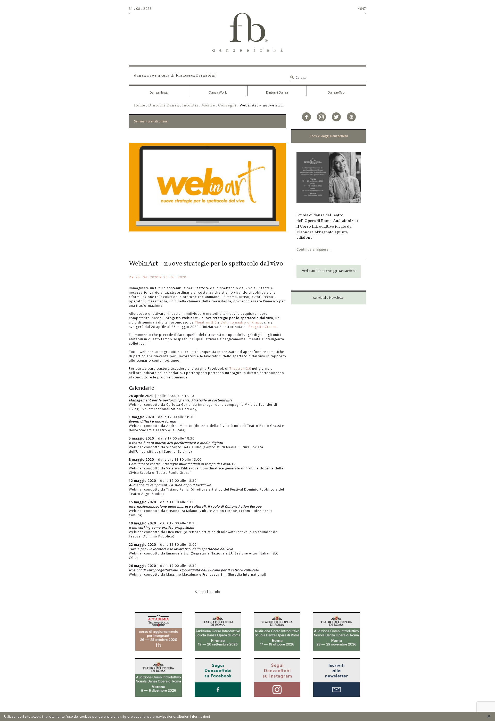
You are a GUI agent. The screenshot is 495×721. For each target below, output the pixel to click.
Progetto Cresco (263, 327)
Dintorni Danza (277, 92)
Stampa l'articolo (207, 592)
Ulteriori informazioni (193, 716)
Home (139, 105)
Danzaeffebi (336, 92)
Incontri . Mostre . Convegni (209, 105)
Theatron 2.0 (206, 322)
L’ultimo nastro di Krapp (241, 322)
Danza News (159, 92)
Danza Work (218, 92)
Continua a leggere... (314, 249)
